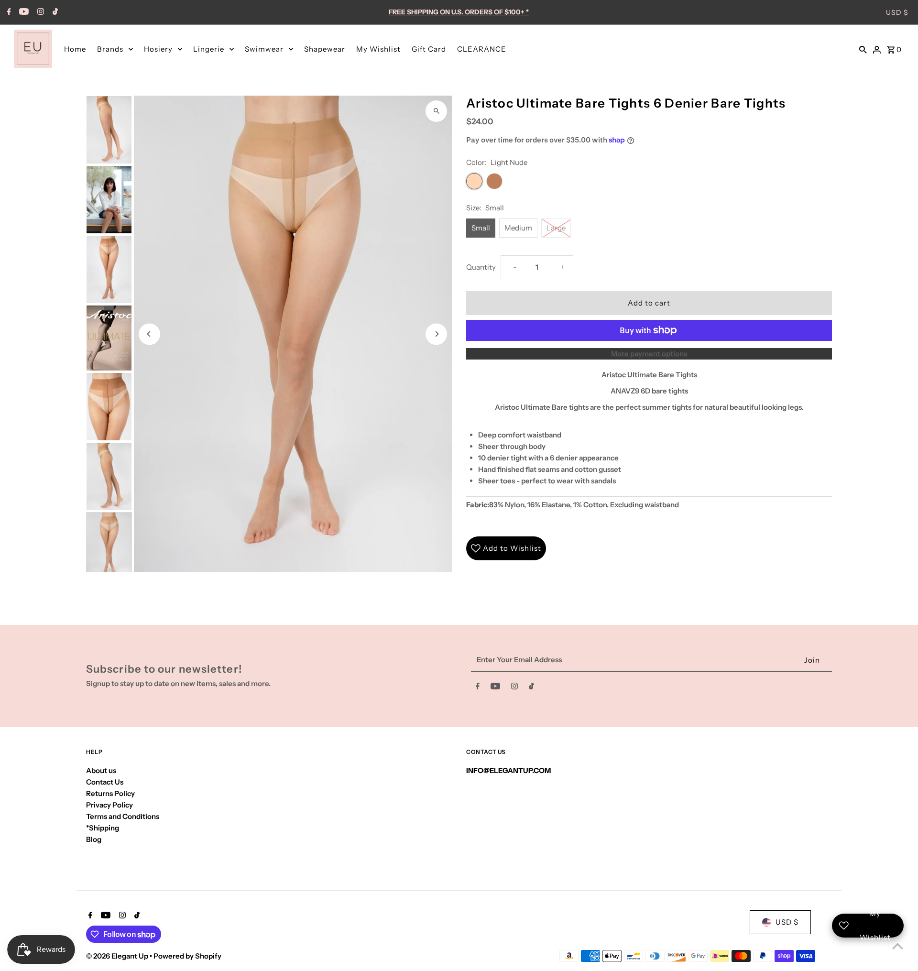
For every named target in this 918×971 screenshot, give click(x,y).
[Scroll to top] (897, 946)
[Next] (436, 334)
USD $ (897, 12)
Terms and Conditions (122, 816)
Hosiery (158, 49)
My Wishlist (378, 49)
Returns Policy (110, 793)
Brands (110, 49)
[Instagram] (39, 12)
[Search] (863, 48)
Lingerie (208, 49)
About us (101, 770)
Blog (93, 839)
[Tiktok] (54, 12)
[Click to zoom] (436, 111)
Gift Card (429, 49)
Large (556, 227)
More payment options (649, 353)
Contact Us (104, 781)
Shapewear (324, 49)
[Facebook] (8, 12)
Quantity (481, 267)
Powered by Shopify (187, 955)
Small (480, 227)
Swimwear (264, 49)
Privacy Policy (109, 804)
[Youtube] (23, 12)
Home (75, 49)
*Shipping (102, 827)
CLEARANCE (481, 49)
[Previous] (149, 334)
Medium (518, 227)
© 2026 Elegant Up (118, 955)
